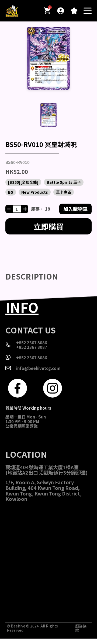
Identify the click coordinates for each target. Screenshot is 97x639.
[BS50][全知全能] (23, 182)
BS (10, 192)
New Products (34, 192)
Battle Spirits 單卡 (64, 182)
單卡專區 (63, 192)
